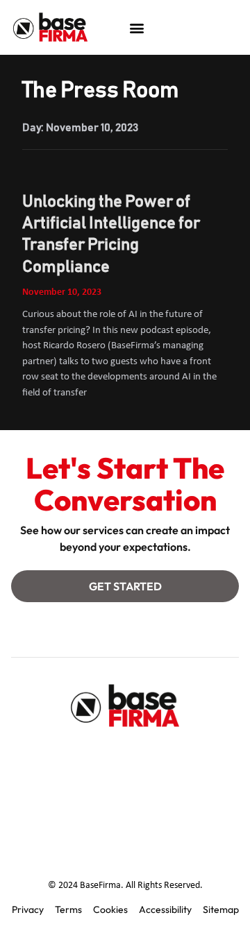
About (67, 757)
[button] (136, 27)
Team (120, 757)
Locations (131, 789)
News (192, 789)
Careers (178, 757)
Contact (64, 789)
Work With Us (125, 820)
